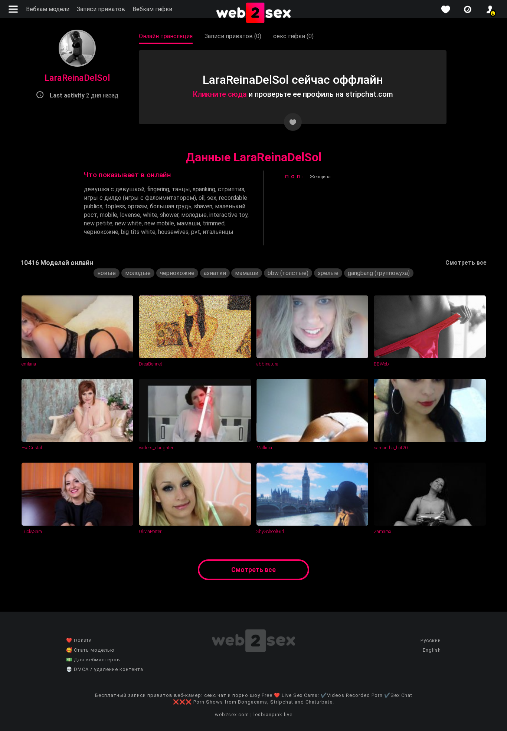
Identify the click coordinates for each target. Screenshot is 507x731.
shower (169, 214)
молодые (194, 214)
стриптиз (231, 189)
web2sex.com (232, 714)
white (150, 214)
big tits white (138, 231)
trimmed (214, 223)
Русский (431, 640)
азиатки (215, 273)
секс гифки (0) (293, 36)
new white (128, 223)
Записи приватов (101, 9)
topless (115, 206)
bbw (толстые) (288, 273)
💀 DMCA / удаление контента (104, 669)
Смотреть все (466, 262)
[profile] (490, 9)
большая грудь (171, 206)
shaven (203, 206)
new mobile (159, 223)
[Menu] (14, 9)
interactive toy (228, 214)
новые (106, 273)
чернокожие (101, 231)
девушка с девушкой (114, 189)
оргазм (137, 206)
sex (211, 197)
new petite (98, 223)
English (432, 650)
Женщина (320, 176)
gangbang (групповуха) (379, 273)
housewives (173, 231)
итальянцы (218, 231)
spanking (204, 189)
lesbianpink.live (273, 714)
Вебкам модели (47, 9)
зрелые (328, 273)
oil (202, 197)
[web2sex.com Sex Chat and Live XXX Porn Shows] (253, 13)
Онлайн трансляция (166, 36)
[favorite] (445, 9)
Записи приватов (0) (233, 36)
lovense (130, 214)
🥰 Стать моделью (90, 650)
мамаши (188, 223)
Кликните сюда (220, 94)
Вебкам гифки (152, 9)
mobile (108, 214)
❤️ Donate (79, 640)
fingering (158, 189)
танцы (181, 189)
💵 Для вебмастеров (93, 659)
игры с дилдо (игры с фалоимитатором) (140, 197)
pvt (195, 231)
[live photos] (468, 9)
